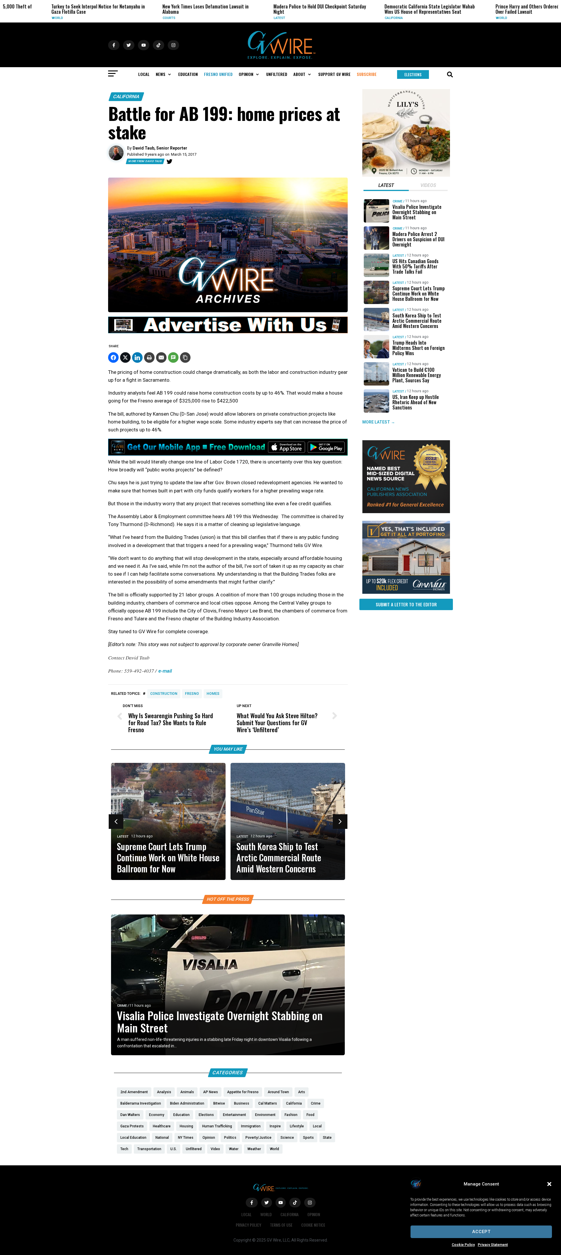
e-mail (165, 671)
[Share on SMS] (173, 357)
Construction (163, 694)
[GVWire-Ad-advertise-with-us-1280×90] (228, 331)
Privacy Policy (248, 1225)
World (17, 18)
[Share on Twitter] (125, 357)
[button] (549, 1184)
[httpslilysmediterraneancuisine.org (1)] (406, 175)
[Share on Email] (161, 357)
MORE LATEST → (378, 422)
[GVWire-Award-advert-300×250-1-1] (406, 511)
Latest (239, 18)
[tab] (386, 186)
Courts (128, 18)
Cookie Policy (463, 1245)
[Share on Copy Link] (185, 357)
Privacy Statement (493, 1245)
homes (213, 694)
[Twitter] (169, 161)
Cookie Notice (313, 1225)
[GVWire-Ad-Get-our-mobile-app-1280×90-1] (228, 454)
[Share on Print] (149, 357)
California (353, 18)
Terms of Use (281, 1225)
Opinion (313, 1214)
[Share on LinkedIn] (137, 357)
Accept (481, 1231)
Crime (122, 1006)
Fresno (192, 694)
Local (246, 1214)
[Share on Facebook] (113, 357)
